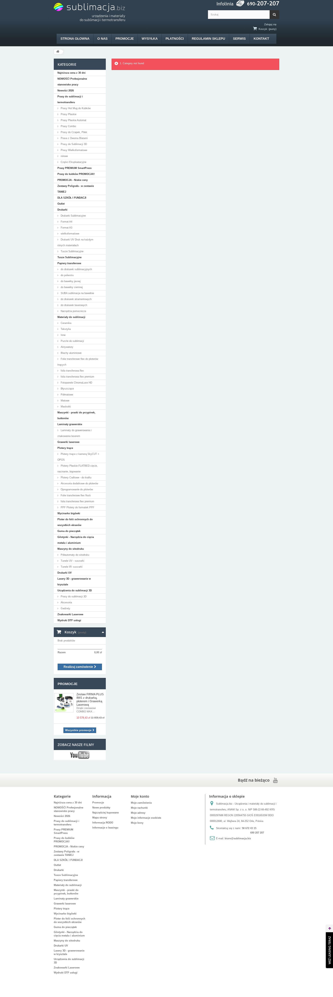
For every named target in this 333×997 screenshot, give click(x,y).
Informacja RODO (102, 822)
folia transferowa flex (72, 370)
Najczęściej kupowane (105, 812)
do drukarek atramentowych (76, 299)
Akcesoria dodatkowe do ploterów (79, 483)
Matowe (64, 400)
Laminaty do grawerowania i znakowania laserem (74, 433)
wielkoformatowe (69, 233)
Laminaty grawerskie (69, 424)
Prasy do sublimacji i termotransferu (70, 99)
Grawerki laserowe (68, 442)
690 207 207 (257, 832)
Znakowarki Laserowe (70, 614)
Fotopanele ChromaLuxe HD (76, 382)
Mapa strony (99, 817)
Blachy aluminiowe (71, 352)
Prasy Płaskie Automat (73, 120)
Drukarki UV (64, 572)
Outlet (61, 203)
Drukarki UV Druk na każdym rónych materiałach (75, 242)
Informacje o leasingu (105, 827)
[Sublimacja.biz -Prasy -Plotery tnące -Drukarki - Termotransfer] (89, 12)
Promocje (124, 38)
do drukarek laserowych (73, 305)
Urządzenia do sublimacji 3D (74, 590)
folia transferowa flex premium (77, 376)
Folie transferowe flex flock (75, 495)
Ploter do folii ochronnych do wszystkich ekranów (75, 522)
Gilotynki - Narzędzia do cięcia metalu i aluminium (75, 540)
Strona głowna (75, 38)
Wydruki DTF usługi (69, 620)
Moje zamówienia (141, 802)
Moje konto (140, 796)
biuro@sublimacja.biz (238, 838)
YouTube (79, 755)
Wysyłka (150, 38)
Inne (63, 335)
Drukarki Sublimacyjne (73, 215)
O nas (102, 38)
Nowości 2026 (65, 90)
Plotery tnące (65, 448)
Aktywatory (66, 347)
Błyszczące (67, 388)
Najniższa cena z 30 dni (71, 72)
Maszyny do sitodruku (70, 548)
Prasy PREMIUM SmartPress (74, 168)
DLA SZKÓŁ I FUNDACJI (71, 197)
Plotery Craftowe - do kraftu (75, 477)
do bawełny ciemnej (71, 287)
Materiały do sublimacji (71, 317)
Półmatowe (66, 394)
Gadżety (65, 608)
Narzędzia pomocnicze (73, 311)
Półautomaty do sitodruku (74, 554)
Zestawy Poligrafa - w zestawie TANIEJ (75, 189)
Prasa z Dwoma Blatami (74, 138)
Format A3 (66, 227)
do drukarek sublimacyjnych (76, 269)
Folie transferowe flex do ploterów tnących (77, 361)
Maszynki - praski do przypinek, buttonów (76, 415)
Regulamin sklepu (208, 38)
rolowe (64, 156)
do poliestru (67, 275)
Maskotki (65, 406)
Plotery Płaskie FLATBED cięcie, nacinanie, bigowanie (77, 468)
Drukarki (62, 209)
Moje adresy (138, 812)
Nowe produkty (101, 807)
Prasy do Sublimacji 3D (73, 144)
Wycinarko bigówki (68, 513)
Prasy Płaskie (68, 114)
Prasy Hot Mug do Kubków (75, 108)
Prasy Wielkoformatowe (73, 150)
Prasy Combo (68, 126)
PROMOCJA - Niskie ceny (72, 180)
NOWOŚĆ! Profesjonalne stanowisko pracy (72, 81)
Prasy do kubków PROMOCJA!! (76, 174)
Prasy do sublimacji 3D (73, 596)
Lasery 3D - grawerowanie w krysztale (74, 581)
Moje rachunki (139, 807)
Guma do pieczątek (68, 531)
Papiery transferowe (69, 263)
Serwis (239, 38)
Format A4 (66, 221)
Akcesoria (66, 602)
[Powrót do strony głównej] (57, 51)
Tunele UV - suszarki (72, 560)
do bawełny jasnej (70, 281)
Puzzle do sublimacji (72, 341)
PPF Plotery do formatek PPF (77, 507)
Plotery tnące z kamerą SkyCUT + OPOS (78, 457)
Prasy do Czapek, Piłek (73, 132)
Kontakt (261, 38)
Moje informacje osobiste (146, 817)
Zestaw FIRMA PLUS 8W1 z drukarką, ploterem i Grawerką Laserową (90, 699)
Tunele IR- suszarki (71, 566)
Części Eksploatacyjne (73, 162)
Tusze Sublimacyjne (71, 251)
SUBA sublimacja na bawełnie (77, 293)
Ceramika (65, 323)
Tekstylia (65, 329)
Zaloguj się (270, 24)
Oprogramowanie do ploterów (76, 489)
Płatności (175, 38)
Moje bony (137, 822)
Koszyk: (263, 29)
